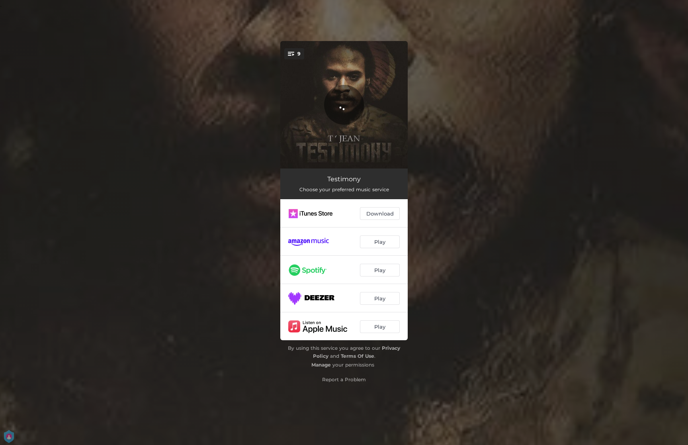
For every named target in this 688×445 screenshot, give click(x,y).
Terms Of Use (357, 356)
